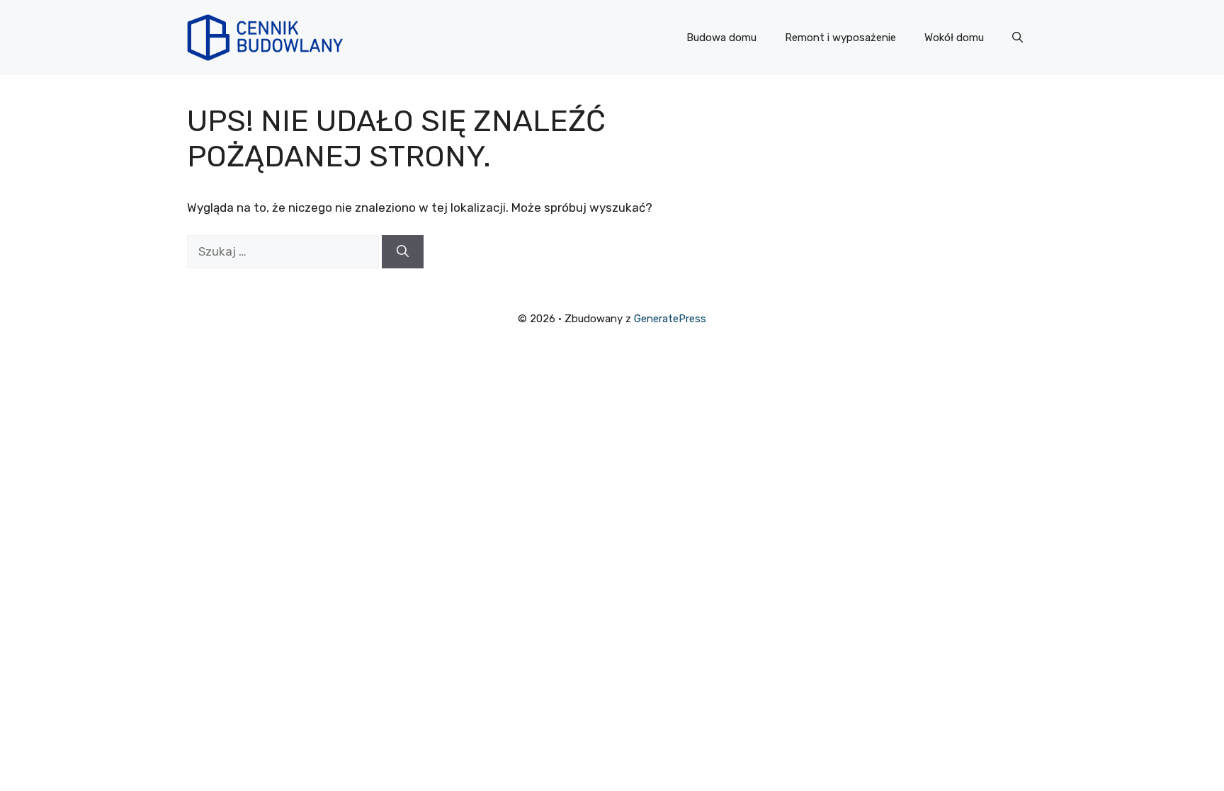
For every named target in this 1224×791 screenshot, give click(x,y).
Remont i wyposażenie (840, 37)
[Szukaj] (403, 252)
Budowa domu (721, 37)
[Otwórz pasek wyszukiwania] (1017, 37)
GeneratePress (670, 318)
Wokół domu (954, 37)
